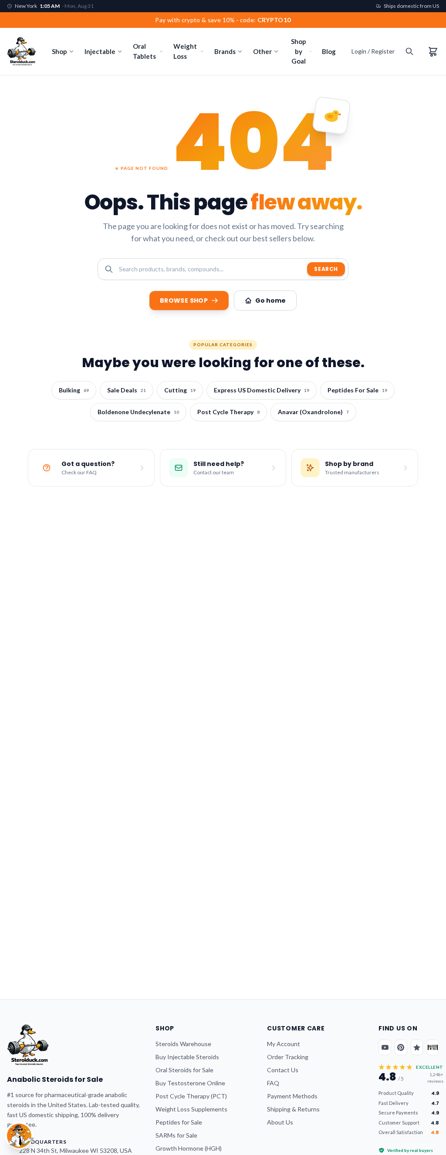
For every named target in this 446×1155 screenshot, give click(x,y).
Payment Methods (292, 1096)
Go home (270, 300)
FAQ (273, 1083)
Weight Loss (185, 51)
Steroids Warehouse (183, 1043)
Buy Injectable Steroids (187, 1056)
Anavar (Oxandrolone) (313, 411)
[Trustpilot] (417, 1047)
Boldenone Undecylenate (138, 411)
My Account (283, 1043)
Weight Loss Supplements (191, 1109)
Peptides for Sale (178, 1122)
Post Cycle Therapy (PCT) (191, 1096)
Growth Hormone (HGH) (188, 1148)
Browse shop (184, 300)
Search (326, 269)
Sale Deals (126, 390)
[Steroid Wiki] (432, 1047)
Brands (225, 51)
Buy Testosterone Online (190, 1083)
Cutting (180, 390)
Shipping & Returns (293, 1109)
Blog (329, 51)
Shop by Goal (298, 51)
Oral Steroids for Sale (184, 1070)
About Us (280, 1122)
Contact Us (282, 1070)
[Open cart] (433, 51)
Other (262, 51)
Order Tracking (287, 1056)
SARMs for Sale (176, 1135)
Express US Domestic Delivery (261, 390)
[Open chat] (19, 1136)
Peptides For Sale (357, 390)
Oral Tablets (144, 51)
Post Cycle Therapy (228, 411)
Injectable (99, 51)
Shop (59, 51)
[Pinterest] (401, 1047)
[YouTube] (384, 1047)
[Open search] (409, 51)
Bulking (74, 390)
